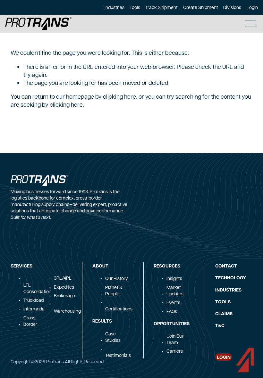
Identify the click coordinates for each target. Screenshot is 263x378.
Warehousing (67, 311)
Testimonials (118, 355)
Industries (114, 7)
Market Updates (174, 290)
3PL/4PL (63, 278)
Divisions (232, 7)
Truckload (33, 300)
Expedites (64, 287)
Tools (135, 7)
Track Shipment (161, 7)
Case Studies (113, 337)
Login (252, 7)
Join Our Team (175, 339)
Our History (116, 278)
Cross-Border (30, 321)
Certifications (118, 308)
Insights (174, 278)
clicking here (119, 96)
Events (173, 302)
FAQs (171, 311)
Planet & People (114, 290)
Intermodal (34, 308)
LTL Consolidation (37, 288)
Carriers (174, 351)
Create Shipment (200, 7)
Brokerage (64, 295)
